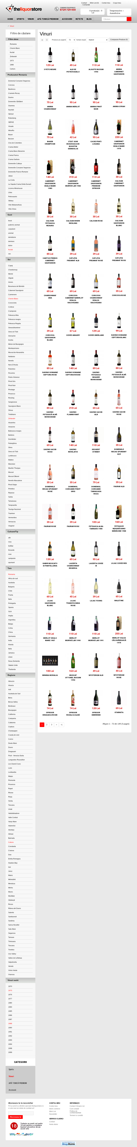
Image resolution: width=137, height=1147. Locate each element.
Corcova (11, 85)
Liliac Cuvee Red (119, 563)
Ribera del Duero (14, 908)
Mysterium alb (96, 675)
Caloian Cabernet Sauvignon (119, 183)
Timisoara (12, 941)
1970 (10, 986)
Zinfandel (13, 56)
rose (10, 554)
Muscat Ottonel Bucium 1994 (73, 677)
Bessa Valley (13, 702)
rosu (10, 542)
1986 (10, 1015)
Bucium (11, 139)
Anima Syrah (119, 106)
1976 (10, 995)
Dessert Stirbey (96, 450)
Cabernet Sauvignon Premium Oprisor (96, 184)
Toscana (11, 805)
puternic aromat (14, 225)
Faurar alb (119, 486)
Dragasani (12, 751)
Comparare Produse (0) (119, 40)
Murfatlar (11, 896)
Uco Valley (12, 954)
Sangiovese (12, 402)
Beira (10, 698)
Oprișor (11, 114)
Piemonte (11, 780)
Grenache (12, 336)
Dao (9, 855)
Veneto (10, 966)
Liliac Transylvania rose (73, 603)
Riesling (11, 398)
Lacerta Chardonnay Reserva (73, 565)
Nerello (11, 361)
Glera (10, 447)
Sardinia (11, 921)
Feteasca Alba (13, 315)
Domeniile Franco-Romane (18, 172)
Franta (10, 595)
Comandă (86, 5)
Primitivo (11, 489)
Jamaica (11, 653)
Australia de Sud (14, 694)
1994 (10, 1044)
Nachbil (11, 110)
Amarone (11, 427)
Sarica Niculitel (13, 925)
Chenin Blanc (14, 48)
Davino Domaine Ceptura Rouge (73, 373)
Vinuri (31, 19)
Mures (10, 892)
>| (61, 725)
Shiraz (10, 410)
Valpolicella (12, 962)
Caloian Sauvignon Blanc (119, 223)
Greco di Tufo (13, 332)
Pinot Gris (11, 381)
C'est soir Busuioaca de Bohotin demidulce (72, 145)
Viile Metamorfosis (15, 205)
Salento (11, 912)
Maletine (118, 601)
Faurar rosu (73, 526)
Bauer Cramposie (50, 142)
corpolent (11, 229)
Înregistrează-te (116, 11)
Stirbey (10, 201)
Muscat (11, 472)
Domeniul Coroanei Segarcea (19, 81)
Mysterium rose (119, 676)
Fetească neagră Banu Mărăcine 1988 (119, 528)
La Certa (11, 180)
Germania (12, 636)
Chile (10, 591)
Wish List (52, 1111)
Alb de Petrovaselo (73, 70)
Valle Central (13, 817)
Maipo (10, 776)
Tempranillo (12, 505)
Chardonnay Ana (50, 296)
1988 (11, 65)
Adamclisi (11, 826)
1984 (10, 1007)
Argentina (11, 620)
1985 (10, 1011)
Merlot (10, 274)
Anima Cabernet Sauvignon (119, 71)
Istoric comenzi (54, 1109)
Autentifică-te (115, 13)
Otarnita (119, 712)
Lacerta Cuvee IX (96, 564)
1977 (10, 999)
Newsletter (53, 1114)
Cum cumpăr (74, 1109)
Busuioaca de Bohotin (16, 286)
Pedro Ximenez (14, 377)
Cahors (12, 69)
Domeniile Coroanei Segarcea (19, 168)
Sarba (10, 497)
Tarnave (11, 937)
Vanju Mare (12, 822)
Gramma (11, 106)
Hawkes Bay (12, 863)
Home (10, 19)
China (10, 632)
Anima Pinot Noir (96, 108)
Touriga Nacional (14, 509)
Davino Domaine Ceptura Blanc (119, 336)
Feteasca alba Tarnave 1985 (96, 527)
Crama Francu (13, 155)
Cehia (10, 628)
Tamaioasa (12, 501)
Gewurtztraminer (14, 328)
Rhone (10, 793)
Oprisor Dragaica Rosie (50, 714)
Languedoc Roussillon (16, 760)
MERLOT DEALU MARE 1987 (50, 639)
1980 (10, 1003)
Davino (11, 97)
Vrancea (11, 974)
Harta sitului (53, 1124)
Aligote (10, 278)
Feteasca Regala (14, 323)
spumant (11, 562)
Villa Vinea (12, 209)
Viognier (11, 526)
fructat (11, 52)
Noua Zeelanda (14, 661)
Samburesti (12, 917)
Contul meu (106, 3)
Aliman (10, 834)
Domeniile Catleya (15, 163)
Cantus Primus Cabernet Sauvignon (50, 260)
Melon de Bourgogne (16, 344)
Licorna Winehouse (15, 188)
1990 (10, 1028)
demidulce (12, 237)
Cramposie (12, 311)
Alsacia (11, 685)
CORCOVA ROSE (119, 295)
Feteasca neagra (14, 319)
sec (9, 254)
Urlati (10, 809)
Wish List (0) (94, 3)
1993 (10, 1040)
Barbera (11, 435)
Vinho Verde (12, 970)
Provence (11, 784)
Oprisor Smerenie (96, 714)
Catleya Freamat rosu (119, 259)
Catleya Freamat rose (96, 259)
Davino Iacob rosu (50, 450)
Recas (10, 904)
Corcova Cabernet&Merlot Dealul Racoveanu (73, 299)
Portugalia (12, 603)
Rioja (10, 797)
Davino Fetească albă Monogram (119, 374)
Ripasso (11, 493)
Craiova (11, 850)
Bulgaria (11, 587)
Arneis (10, 282)
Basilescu (11, 89)
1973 (11, 61)
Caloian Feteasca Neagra (50, 223)
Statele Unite (13, 665)
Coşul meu (117, 3)
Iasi (9, 867)
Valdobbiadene (13, 813)
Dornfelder (12, 439)
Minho (10, 888)
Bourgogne (12, 710)
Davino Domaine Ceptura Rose (50, 373)
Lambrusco (12, 456)
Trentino (11, 950)
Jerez (10, 871)
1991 (10, 1032)
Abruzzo (11, 681)
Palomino (11, 369)
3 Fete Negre (50, 69)
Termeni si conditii (76, 1115)
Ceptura (11, 727)
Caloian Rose (96, 221)
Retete (79, 19)
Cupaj (10, 266)
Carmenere (12, 295)
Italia (10, 599)
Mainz (10, 875)
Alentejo (11, 830)
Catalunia (11, 723)
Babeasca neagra (14, 431)
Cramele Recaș (14, 93)
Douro (10, 747)
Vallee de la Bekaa (15, 958)
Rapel (10, 789)
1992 (10, 1036)
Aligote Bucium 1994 (96, 70)
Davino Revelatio (73, 450)
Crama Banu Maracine (16, 151)
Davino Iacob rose (119, 413)
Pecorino (11, 373)
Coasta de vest (13, 735)
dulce (10, 245)
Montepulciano (13, 348)
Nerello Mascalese (15, 480)
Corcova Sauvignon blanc (50, 337)
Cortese (11, 307)
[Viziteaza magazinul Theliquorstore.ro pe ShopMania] (68, 1143)
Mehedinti (12, 879)
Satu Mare (12, 929)
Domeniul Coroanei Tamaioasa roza (96, 490)
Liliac (10, 192)
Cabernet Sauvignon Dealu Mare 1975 (119, 145)
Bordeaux (11, 706)
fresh (10, 221)
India (10, 640)
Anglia (10, 616)
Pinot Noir (12, 385)
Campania (12, 718)
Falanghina (12, 443)
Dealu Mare (12, 743)
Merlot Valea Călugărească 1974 (119, 640)
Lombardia (12, 772)
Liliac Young (96, 601)
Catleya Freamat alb (73, 259)
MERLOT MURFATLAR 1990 (73, 639)
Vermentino (12, 518)
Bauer (10, 135)
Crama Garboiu (14, 159)
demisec (11, 241)
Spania (11, 607)
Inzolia (10, 340)
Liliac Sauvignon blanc (50, 603)
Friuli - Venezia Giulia (16, 756)
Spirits (20, 19)
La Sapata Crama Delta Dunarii (19, 184)
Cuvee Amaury (73, 335)
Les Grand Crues (14, 764)
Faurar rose (50, 526)
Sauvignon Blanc (14, 406)
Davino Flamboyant (73, 413)
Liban (10, 657)
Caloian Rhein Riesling (73, 222)
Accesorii (67, 19)
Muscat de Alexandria (16, 352)
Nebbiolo (11, 356)
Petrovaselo (12, 197)
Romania (13, 44)
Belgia (10, 624)
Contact (84, 3)
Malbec (11, 460)
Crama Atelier (13, 147)
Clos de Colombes (15, 143)
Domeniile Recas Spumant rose (50, 489)
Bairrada (11, 838)
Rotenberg (12, 118)
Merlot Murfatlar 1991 (96, 639)
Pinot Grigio (12, 485)
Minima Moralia (50, 675)
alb (9, 538)
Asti (9, 689)
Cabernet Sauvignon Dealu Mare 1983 (50, 184)
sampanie (12, 558)
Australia (11, 583)
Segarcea (11, 933)
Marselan (11, 464)
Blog (89, 19)
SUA (10, 611)
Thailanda (12, 669)
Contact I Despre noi (77, 1106)
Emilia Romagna (14, 859)
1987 (10, 1019)
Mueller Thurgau (14, 468)
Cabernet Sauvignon (15, 290)
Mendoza (11, 884)
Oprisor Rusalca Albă (73, 714)
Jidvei (10, 176)
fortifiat (10, 546)
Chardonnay (12, 270)
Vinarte (11, 126)
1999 (10, 1052)
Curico (10, 739)
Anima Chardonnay (50, 108)
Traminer (11, 513)
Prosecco (11, 394)
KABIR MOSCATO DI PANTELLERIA (50, 564)
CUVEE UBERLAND (96, 335)
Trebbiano (12, 414)
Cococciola (12, 303)
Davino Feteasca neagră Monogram (96, 376)
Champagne (12, 731)
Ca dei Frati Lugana (96, 142)
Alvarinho (11, 423)
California (11, 714)
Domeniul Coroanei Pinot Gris (73, 489)
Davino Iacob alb (96, 413)
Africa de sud (13, 578)
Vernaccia (12, 522)
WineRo (11, 130)
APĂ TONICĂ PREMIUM (47, 19)
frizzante (11, 550)
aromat (10, 233)
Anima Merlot (73, 107)
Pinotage (11, 390)
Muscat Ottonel (13, 476)
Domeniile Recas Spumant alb (119, 451)
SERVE (11, 122)
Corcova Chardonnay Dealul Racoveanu (96, 299)
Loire (10, 768)
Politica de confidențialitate (75, 1112)
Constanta (12, 846)
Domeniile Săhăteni (15, 102)
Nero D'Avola (13, 365)
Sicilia (10, 801)
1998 (10, 1048)
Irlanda (10, 645)
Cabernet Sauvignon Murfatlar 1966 (73, 183)
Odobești (11, 900)
